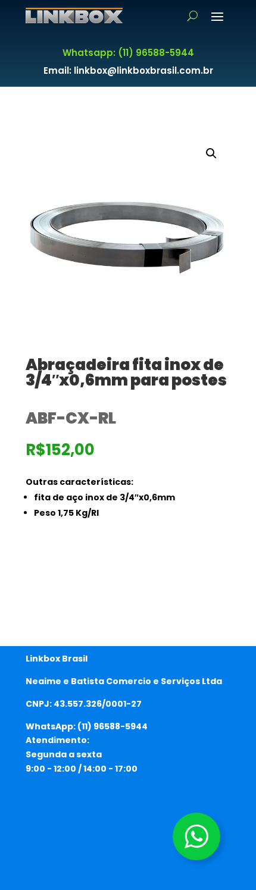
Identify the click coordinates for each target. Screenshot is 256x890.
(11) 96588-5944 (112, 726)
